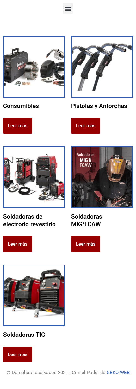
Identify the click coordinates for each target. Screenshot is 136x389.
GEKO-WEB (118, 372)
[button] (68, 8)
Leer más (18, 126)
